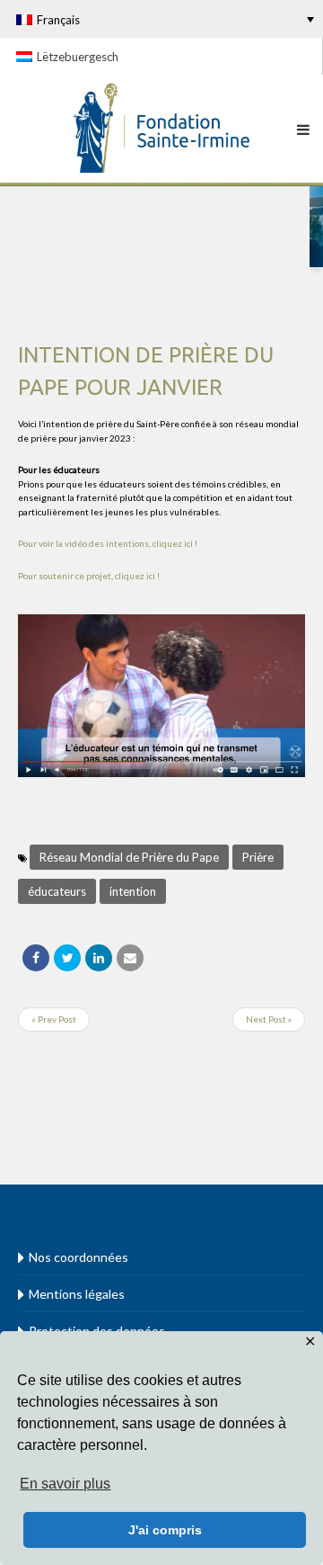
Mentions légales (77, 1293)
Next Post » (269, 1019)
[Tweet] (67, 957)
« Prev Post (53, 1019)
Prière (258, 857)
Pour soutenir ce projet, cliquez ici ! (89, 575)
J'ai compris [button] (165, 1530)
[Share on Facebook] (35, 957)
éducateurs (57, 891)
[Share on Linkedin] (98, 957)
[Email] (130, 957)
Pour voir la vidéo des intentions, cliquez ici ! (107, 543)
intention (132, 891)
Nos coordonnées (78, 1257)
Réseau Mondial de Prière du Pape (129, 857)
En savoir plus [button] (65, 1483)
